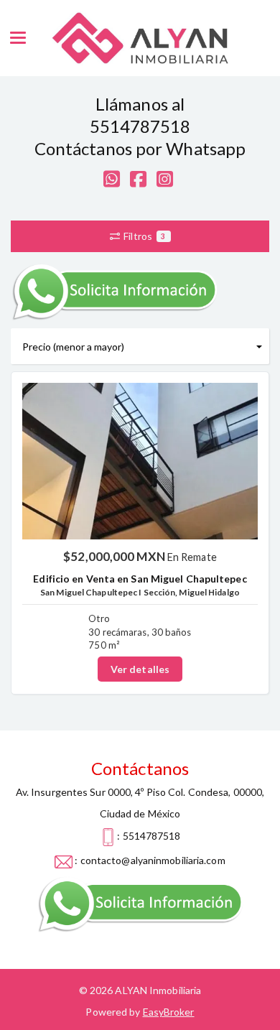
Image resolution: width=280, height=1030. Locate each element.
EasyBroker (169, 1012)
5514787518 (140, 126)
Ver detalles (140, 669)
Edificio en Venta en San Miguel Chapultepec (139, 578)
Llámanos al (140, 103)
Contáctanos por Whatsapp (140, 148)
